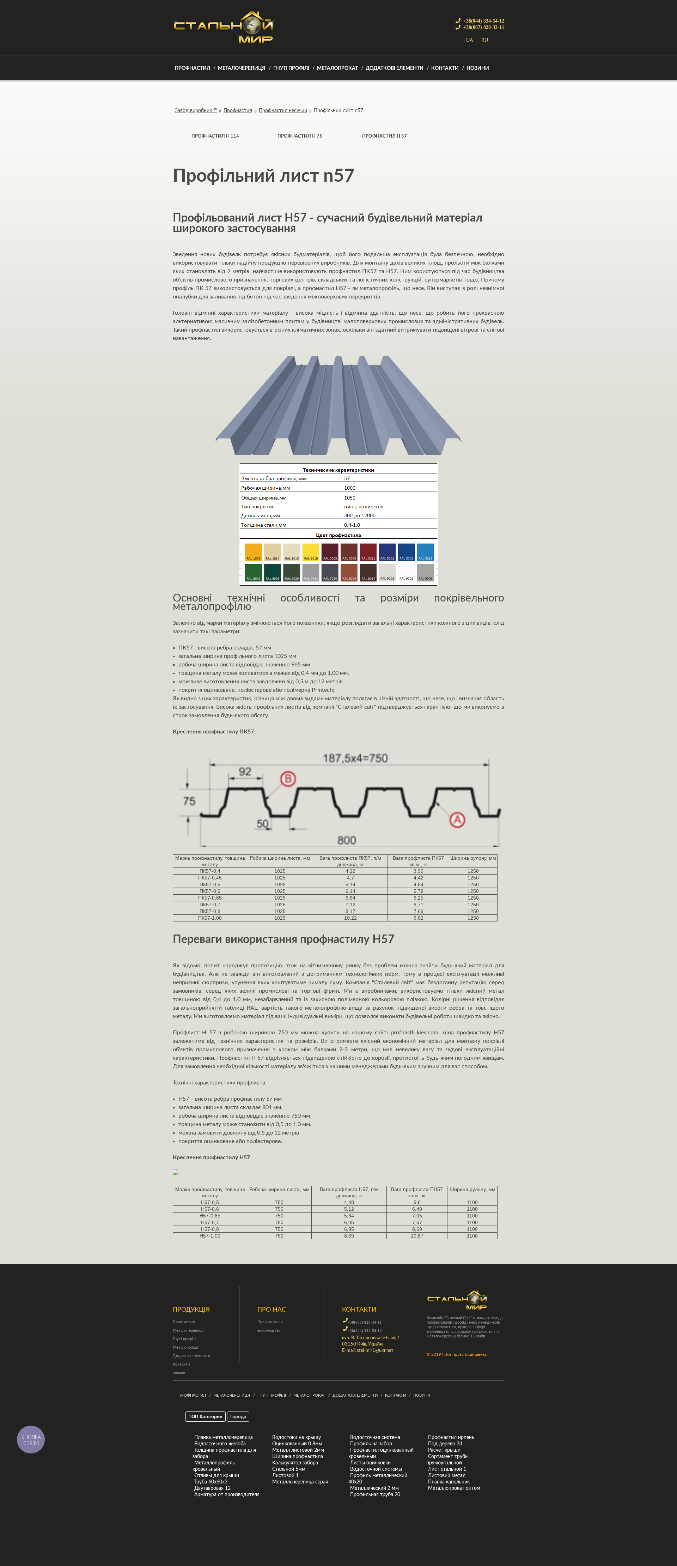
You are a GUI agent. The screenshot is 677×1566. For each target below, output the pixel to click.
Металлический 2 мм (374, 1488)
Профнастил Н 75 (299, 136)
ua (469, 40)
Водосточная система (375, 1437)
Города (238, 1416)
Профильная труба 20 (375, 1494)
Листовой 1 (285, 1475)
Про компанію (270, 1322)
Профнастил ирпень (451, 1437)
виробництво (268, 1330)
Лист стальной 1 (447, 1469)
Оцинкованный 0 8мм (297, 1443)
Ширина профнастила (297, 1456)
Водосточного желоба (220, 1443)
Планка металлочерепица (223, 1437)
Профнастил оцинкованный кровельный (381, 1453)
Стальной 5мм (288, 1469)
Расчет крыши (444, 1450)
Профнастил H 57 (384, 136)
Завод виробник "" (196, 110)
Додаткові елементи (394, 68)
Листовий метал (446, 1475)
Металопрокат (337, 68)
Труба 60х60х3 (210, 1482)
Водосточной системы (376, 1469)
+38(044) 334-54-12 (483, 20)
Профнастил (192, 68)
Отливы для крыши (216, 1475)
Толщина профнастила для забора (224, 1453)
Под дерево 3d (445, 1443)
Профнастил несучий (283, 110)
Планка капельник (449, 1482)
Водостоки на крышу (296, 1437)
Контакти (445, 68)
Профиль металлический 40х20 (377, 1479)
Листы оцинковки (370, 1463)
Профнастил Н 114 (215, 136)
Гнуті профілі (291, 68)
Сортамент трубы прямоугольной (447, 1459)
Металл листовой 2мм (298, 1450)
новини (477, 68)
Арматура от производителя (227, 1494)
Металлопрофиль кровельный (214, 1466)
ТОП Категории (205, 1416)
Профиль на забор (371, 1443)
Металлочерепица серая (300, 1482)
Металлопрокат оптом (454, 1488)
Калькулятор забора (295, 1463)
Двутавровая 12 (212, 1488)
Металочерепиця (242, 68)
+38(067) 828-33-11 (483, 27)
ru (484, 40)
